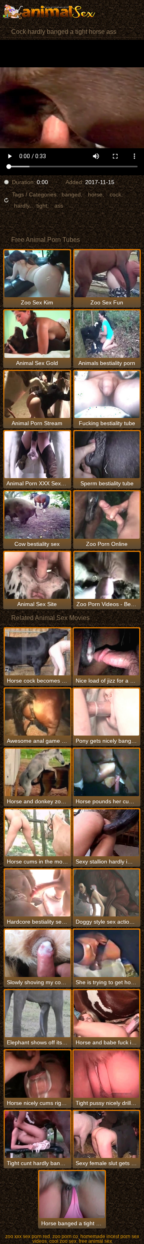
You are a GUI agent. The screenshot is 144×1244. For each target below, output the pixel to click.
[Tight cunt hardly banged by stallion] (37, 1134)
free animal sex (95, 1241)
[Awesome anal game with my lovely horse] (37, 712)
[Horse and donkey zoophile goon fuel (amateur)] (37, 772)
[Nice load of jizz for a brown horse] (106, 651)
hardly (21, 205)
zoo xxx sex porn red (27, 1236)
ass (58, 205)
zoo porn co (65, 1236)
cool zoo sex (62, 1241)
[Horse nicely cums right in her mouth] (37, 1073)
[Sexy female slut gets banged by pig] (106, 1134)
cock (115, 194)
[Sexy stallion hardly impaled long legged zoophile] (106, 832)
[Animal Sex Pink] (48, 12)
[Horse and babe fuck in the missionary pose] (106, 1013)
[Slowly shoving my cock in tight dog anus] (37, 953)
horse (95, 194)
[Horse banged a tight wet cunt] (72, 1194)
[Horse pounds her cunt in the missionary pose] (106, 772)
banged (71, 194)
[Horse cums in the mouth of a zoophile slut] (37, 832)
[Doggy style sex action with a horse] (106, 892)
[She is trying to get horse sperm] (106, 953)
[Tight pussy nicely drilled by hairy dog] (106, 1073)
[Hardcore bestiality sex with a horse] (37, 892)
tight (41, 205)
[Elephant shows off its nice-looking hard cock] (37, 1013)
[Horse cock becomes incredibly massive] (37, 651)
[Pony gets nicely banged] (106, 712)
